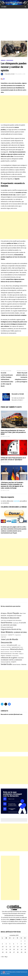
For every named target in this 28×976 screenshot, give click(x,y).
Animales (3, 60)
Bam (8, 973)
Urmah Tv (13, 662)
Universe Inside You (5, 662)
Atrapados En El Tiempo (14, 615)
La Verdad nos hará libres (6, 647)
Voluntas (23, 664)
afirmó (13, 143)
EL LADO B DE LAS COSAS (8, 625)
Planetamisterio (15, 655)
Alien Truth (23, 613)
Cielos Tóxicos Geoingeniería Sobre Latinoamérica (11, 620)
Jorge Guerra (3, 636)
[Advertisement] (14, 23)
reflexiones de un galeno (9, 658)
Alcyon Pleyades (13, 613)
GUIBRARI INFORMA (20, 632)
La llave (19, 645)
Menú (4, 6)
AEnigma (3, 613)
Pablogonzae (21, 653)
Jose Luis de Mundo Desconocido (9, 641)
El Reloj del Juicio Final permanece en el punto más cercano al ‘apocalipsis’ (13, 459)
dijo (13, 268)
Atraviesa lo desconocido (10, 618)
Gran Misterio (7, 632)
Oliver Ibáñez (15, 653)
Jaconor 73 (11, 635)
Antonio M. (3, 615)
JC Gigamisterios (17, 634)
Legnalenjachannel (16, 647)
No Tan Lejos (18, 651)
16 (25, 946)
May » (6, 956)
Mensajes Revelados (5, 649)
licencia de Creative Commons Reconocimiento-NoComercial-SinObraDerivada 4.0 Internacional (14, 913)
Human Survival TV (4, 634)
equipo (20, 149)
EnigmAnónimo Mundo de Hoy (11, 629)
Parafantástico (9, 655)
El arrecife (22, 623)
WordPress (3, 973)
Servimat (21, 658)
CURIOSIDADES (9, 60)
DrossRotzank (16, 622)
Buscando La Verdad (9, 74)
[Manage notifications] (4, 972)
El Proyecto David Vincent (7, 627)
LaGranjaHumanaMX (12, 645)
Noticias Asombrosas (6, 653)
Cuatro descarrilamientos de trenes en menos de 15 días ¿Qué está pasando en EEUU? (13, 432)
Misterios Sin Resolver (5, 651)
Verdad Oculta (6, 664)
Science (20, 134)
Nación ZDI (12, 651)
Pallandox (3, 655)
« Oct (2, 956)
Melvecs (21, 647)
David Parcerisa (6, 622)
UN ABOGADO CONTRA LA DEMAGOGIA (11, 660)
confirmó (19, 290)
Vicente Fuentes (16, 664)
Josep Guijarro (3, 645)
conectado (16, 501)
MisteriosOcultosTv (16, 649)
